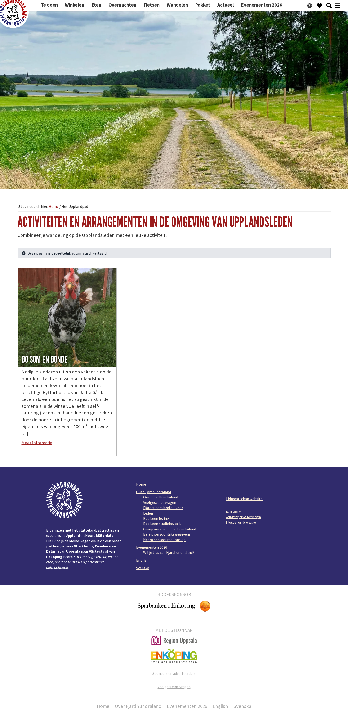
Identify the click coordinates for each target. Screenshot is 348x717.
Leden (148, 513)
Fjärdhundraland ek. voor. (163, 507)
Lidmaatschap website (244, 498)
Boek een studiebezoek (162, 523)
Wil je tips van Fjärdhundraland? (168, 552)
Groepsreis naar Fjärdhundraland (169, 529)
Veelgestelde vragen (159, 502)
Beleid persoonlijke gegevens (167, 534)
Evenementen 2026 (151, 547)
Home (141, 484)
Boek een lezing (156, 518)
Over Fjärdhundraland (153, 491)
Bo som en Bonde (44, 359)
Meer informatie (37, 442)
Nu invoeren (233, 512)
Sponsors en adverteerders (174, 673)
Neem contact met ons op (164, 539)
